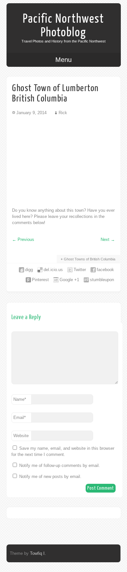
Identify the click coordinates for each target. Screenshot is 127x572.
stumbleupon (102, 279)
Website (21, 435)
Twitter (80, 269)
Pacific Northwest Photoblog (63, 25)
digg (29, 269)
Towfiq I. (38, 553)
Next (108, 239)
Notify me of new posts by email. (50, 476)
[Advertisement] (63, 161)
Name (19, 399)
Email (19, 417)
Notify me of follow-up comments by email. (59, 465)
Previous (23, 239)
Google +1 (69, 279)
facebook (105, 269)
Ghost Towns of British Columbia (89, 259)
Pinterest (40, 279)
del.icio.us (53, 269)
